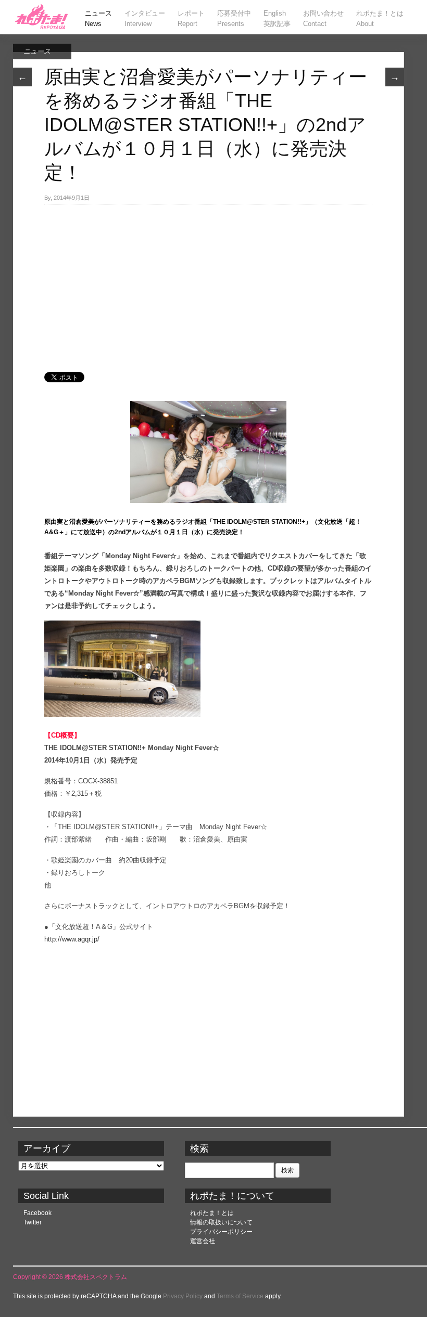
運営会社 (202, 1241)
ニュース (37, 51)
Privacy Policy (183, 1296)
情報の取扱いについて (221, 1222)
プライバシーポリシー (221, 1231)
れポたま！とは (212, 1213)
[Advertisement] (208, 282)
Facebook (37, 1213)
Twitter (32, 1222)
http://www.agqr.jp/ (71, 939)
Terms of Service (240, 1296)
